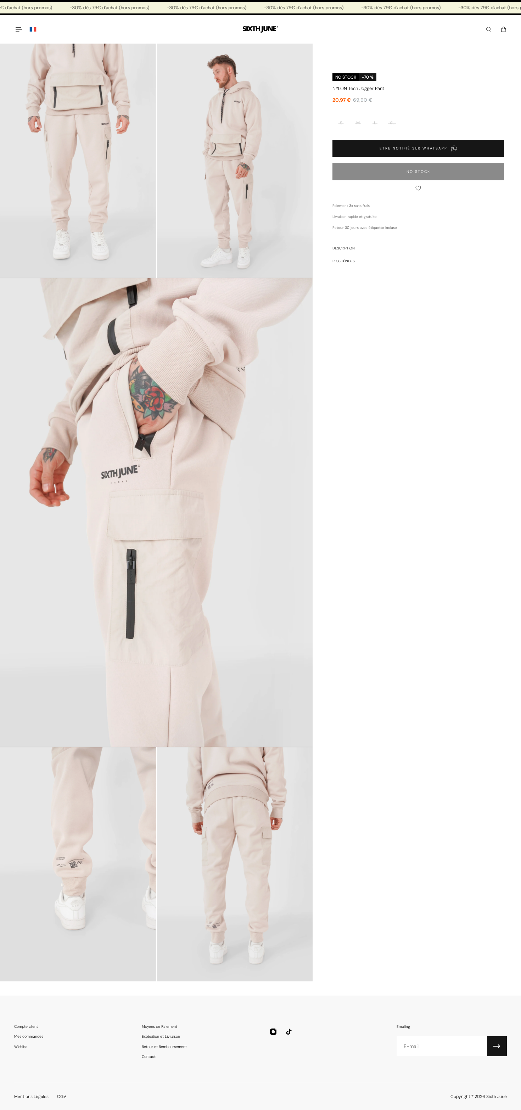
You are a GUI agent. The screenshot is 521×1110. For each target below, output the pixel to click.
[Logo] (260, 29)
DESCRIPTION (343, 248)
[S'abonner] (497, 1046)
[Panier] (503, 29)
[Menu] (18, 29)
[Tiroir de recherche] (488, 29)
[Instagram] (273, 1031)
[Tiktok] (289, 1031)
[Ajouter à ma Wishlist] (418, 188)
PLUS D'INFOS (343, 261)
